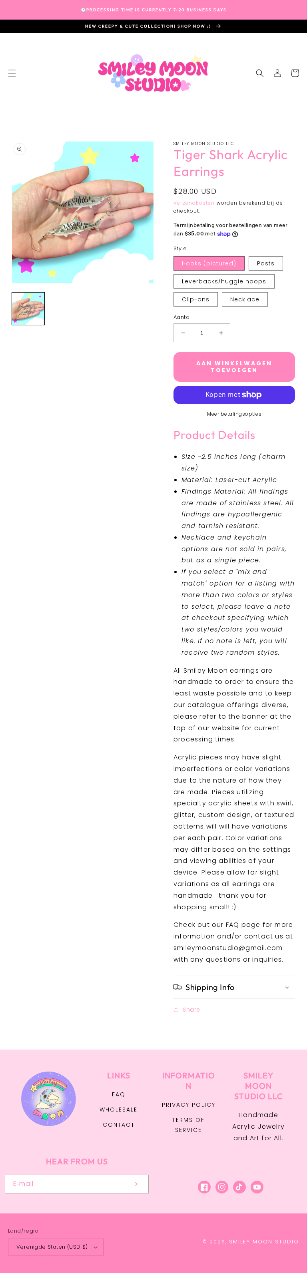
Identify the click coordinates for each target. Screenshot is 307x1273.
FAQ (119, 1094)
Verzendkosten (194, 202)
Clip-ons (195, 299)
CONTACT (119, 1125)
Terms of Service (188, 1125)
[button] (12, 73)
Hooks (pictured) (209, 263)
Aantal (182, 317)
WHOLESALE (119, 1110)
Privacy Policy (188, 1105)
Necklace (244, 299)
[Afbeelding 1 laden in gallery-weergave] (28, 309)
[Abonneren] (134, 1184)
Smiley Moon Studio (264, 1241)
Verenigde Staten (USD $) (52, 1247)
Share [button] (191, 1010)
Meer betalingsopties (234, 413)
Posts (266, 263)
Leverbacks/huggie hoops (224, 281)
